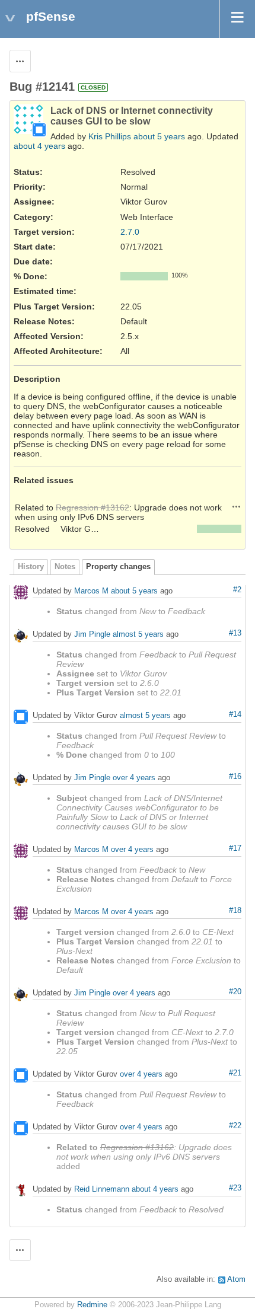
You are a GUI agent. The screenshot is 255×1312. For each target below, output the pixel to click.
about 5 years (159, 136)
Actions (236, 506)
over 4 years (134, 777)
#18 (235, 910)
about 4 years (39, 146)
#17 (235, 848)
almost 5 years (138, 634)
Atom (236, 1279)
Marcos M (91, 590)
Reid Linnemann (101, 1189)
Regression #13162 (92, 507)
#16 (235, 776)
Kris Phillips (109, 136)
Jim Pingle (92, 634)
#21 (235, 1073)
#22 (235, 1126)
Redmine (92, 1305)
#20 (235, 992)
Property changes (118, 567)
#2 (237, 590)
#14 (235, 714)
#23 (235, 1188)
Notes (65, 567)
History (31, 567)
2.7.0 (129, 232)
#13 (235, 633)
